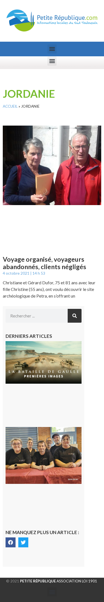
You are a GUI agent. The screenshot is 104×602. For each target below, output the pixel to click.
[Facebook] (11, 542)
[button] (52, 49)
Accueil (10, 106)
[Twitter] (23, 542)
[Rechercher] (75, 316)
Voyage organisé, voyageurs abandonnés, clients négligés (44, 263)
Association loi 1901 (58, 581)
